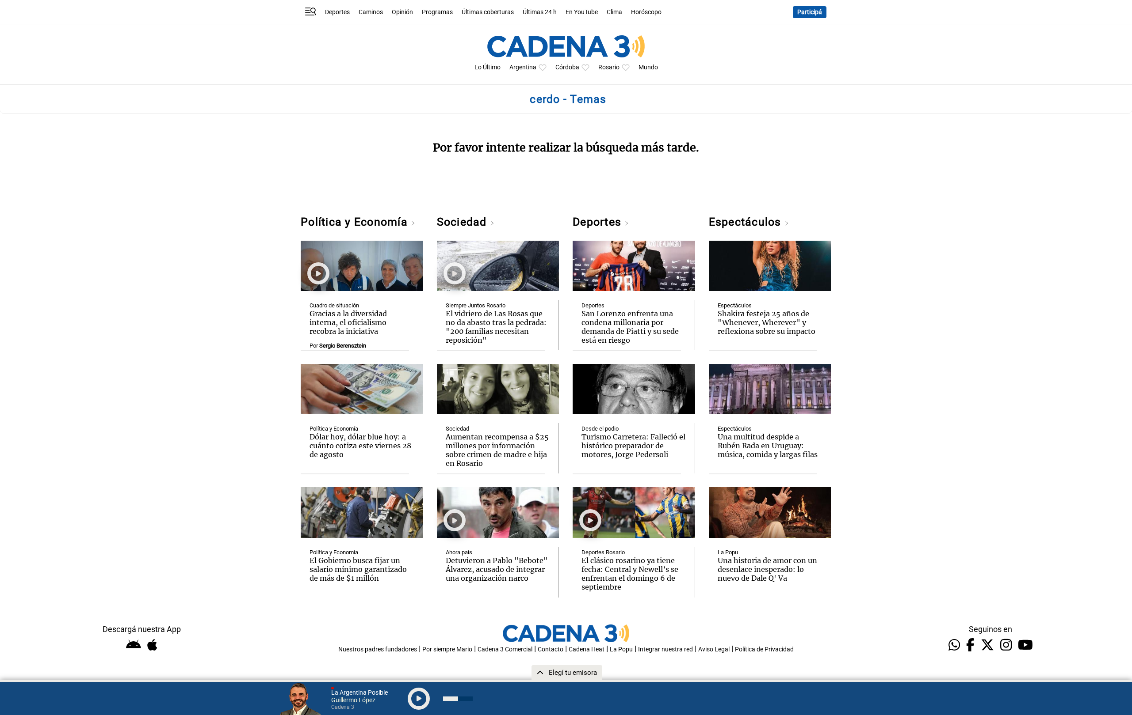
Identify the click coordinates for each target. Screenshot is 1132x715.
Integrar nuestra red (665, 649)
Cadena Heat (586, 649)
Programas (437, 12)
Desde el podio (600, 428)
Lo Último (487, 67)
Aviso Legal (714, 649)
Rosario (609, 67)
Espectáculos (746, 222)
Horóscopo (646, 12)
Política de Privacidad (764, 649)
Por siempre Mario (447, 649)
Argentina (522, 67)
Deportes (337, 12)
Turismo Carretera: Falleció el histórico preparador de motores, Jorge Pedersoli (633, 445)
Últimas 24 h (540, 12)
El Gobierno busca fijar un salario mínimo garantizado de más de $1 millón (358, 569)
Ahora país (459, 552)
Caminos (371, 12)
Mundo (648, 67)
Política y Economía (356, 222)
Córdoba (567, 67)
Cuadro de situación (334, 305)
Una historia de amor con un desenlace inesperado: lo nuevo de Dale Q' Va (767, 569)
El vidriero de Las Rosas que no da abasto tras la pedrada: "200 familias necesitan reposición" (496, 326)
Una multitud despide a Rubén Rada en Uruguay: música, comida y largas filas (768, 445)
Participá (809, 12)
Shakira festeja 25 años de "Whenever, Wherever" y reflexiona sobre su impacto (766, 322)
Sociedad (463, 222)
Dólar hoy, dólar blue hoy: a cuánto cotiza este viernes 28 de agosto (360, 445)
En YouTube (582, 12)
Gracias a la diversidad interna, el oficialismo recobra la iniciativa (348, 322)
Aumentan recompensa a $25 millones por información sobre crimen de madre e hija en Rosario (497, 450)
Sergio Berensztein (342, 345)
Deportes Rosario (603, 552)
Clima (614, 12)
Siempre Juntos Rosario (475, 305)
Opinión (402, 12)
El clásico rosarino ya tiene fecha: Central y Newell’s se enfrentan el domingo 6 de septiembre (629, 573)
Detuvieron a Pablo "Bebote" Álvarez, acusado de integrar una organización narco (497, 569)
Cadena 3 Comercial (505, 649)
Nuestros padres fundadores (377, 649)
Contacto (550, 649)
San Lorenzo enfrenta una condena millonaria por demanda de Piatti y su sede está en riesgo (630, 326)
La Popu (728, 552)
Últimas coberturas (488, 12)
